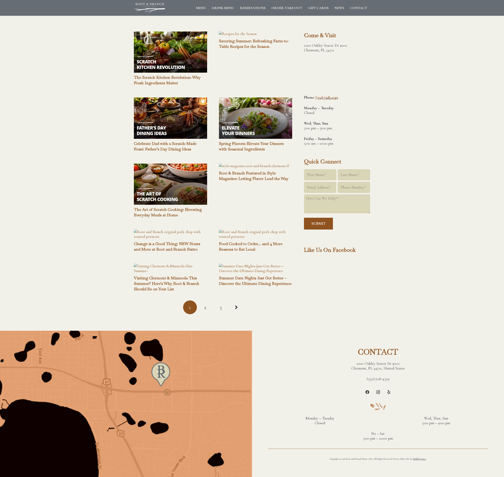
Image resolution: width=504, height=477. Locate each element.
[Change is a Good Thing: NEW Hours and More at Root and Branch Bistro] (170, 232)
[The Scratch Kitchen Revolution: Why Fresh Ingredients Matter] (170, 33)
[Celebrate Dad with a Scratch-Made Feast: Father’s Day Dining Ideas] (170, 99)
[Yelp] (389, 392)
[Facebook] (367, 392)
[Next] (236, 307)
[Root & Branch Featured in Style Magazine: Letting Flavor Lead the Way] (254, 166)
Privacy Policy (399, 459)
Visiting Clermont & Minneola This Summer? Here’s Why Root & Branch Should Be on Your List (166, 283)
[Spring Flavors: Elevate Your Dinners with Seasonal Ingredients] (255, 99)
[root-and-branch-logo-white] (149, 8)
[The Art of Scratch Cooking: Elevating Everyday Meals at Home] (170, 166)
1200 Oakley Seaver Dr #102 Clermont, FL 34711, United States (378, 366)
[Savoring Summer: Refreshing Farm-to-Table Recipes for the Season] (238, 33)
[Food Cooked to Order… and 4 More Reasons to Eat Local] (255, 232)
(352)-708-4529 (327, 97)
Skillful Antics (419, 459)
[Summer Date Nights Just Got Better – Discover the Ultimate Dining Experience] (255, 266)
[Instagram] (378, 392)
